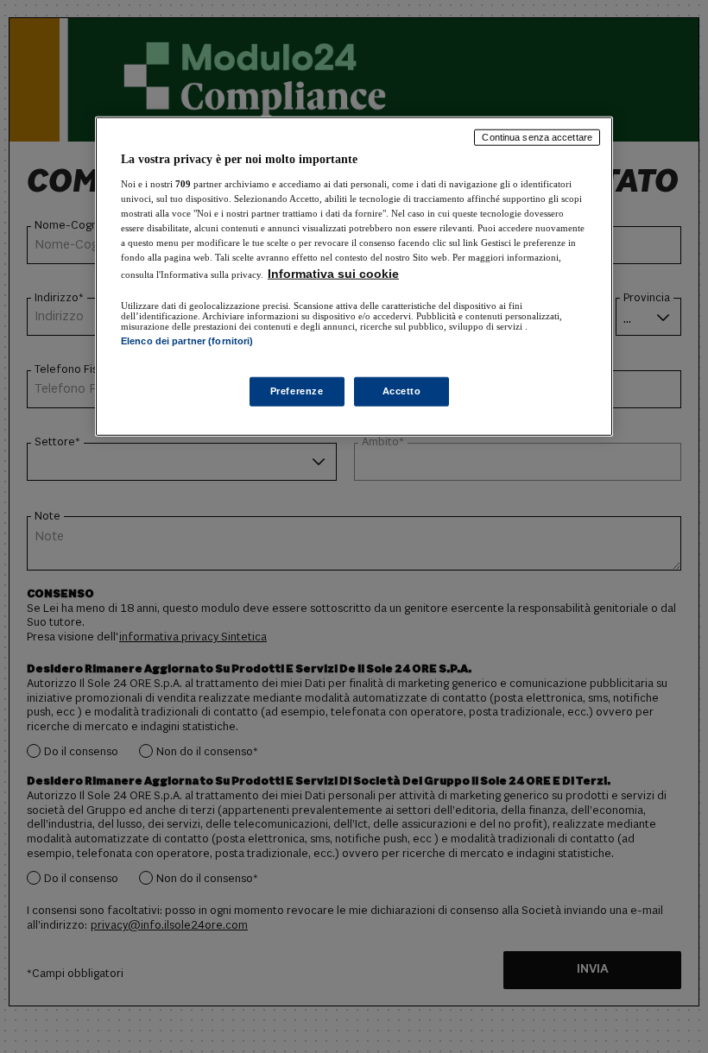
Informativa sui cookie (333, 274)
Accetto (401, 391)
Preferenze (297, 391)
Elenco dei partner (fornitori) (187, 341)
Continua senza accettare (537, 137)
